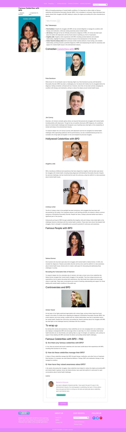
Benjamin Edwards (62, 382)
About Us (58, 417)
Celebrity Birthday (61, 3)
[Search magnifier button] (106, 5)
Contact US (59, 422)
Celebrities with (65, 48)
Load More (63, 403)
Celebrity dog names (85, 3)
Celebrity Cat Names (73, 3)
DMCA (57, 420)
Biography (51, 3)
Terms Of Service (79, 422)
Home (45, 3)
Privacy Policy (78, 424)
